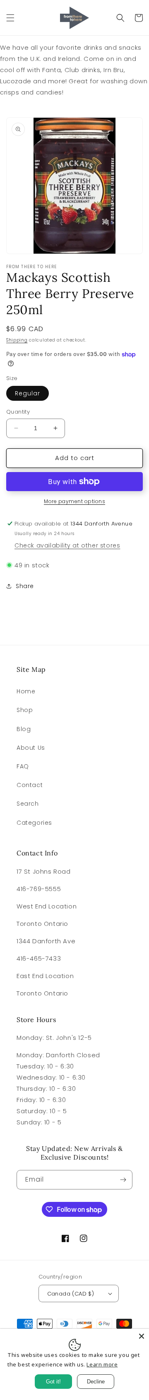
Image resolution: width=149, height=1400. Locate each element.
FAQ (23, 766)
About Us (31, 748)
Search (28, 803)
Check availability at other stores (67, 545)
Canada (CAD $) (70, 1294)
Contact (30, 785)
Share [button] (25, 586)
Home (26, 691)
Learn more (102, 1364)
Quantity (18, 412)
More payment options (74, 501)
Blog (24, 729)
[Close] (141, 1336)
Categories (34, 823)
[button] (10, 18)
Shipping (17, 340)
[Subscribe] (123, 1179)
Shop (25, 710)
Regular (27, 393)
